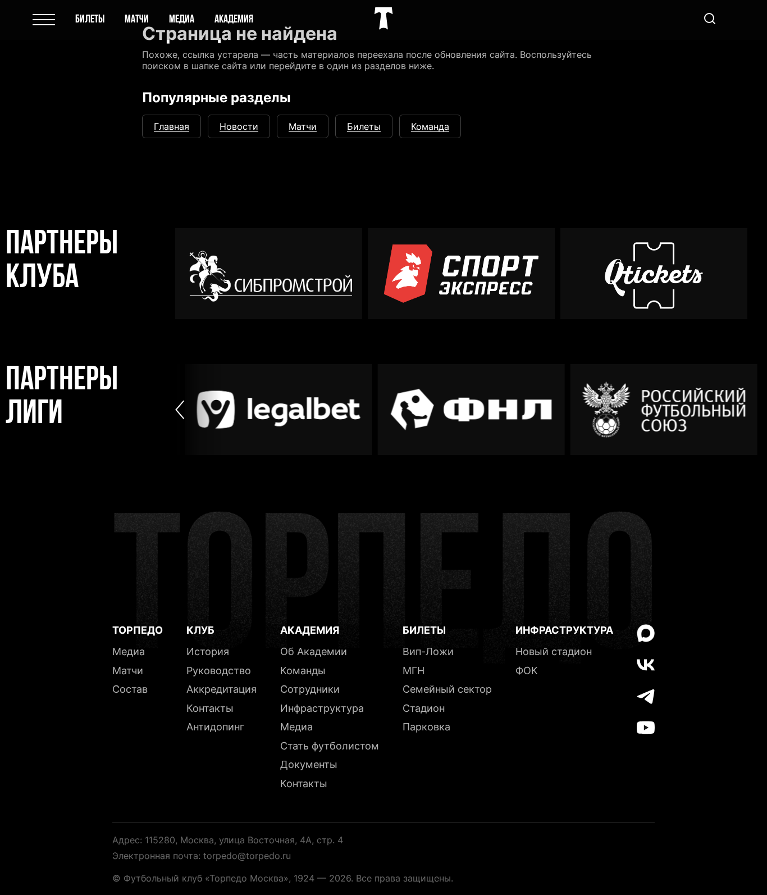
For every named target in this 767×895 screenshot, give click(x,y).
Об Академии (313, 651)
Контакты (210, 708)
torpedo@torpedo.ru (247, 855)
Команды (303, 670)
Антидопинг (215, 727)
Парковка (426, 727)
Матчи (137, 19)
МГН (413, 670)
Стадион (424, 708)
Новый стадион (553, 651)
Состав (130, 689)
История (207, 651)
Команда (430, 126)
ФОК (526, 670)
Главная (171, 126)
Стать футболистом (329, 746)
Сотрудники (310, 689)
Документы (308, 764)
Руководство (218, 670)
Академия (233, 19)
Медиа (181, 19)
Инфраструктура (322, 708)
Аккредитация (221, 689)
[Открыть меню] (44, 19)
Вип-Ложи (428, 651)
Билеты (89, 19)
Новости (239, 126)
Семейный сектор (447, 689)
